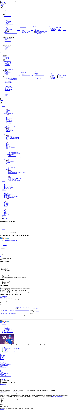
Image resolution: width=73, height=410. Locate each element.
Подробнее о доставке (4, 256)
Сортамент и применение (39, 29)
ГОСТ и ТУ (37, 28)
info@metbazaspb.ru (3, 300)
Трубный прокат (5, 32)
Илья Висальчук (3, 297)
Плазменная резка (25, 30)
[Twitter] (2, 227)
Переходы (6, 49)
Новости (59, 30)
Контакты (64, 30)
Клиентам (34, 26)
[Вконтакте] (2, 386)
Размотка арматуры (25, 32)
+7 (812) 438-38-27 (4, 2)
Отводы (6, 48)
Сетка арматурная (8, 21)
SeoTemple (14, 393)
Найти (2, 400)
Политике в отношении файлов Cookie (58, 396)
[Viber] (5, 238)
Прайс (18, 30)
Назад (8, 109)
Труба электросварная (8, 36)
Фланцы (6, 96)
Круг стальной (7, 18)
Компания (51, 26)
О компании (53, 28)
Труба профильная (8, 35)
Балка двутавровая (8, 62)
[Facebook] (2, 226)
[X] (2, 238)
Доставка (36, 27)
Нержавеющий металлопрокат (8, 38)
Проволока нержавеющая (9, 87)
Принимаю (2, 398)
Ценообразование (38, 30)
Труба (6, 88)
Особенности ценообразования (5, 376)
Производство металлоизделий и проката (42, 31)
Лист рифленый (7, 28)
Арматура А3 (7, 12)
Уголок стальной (7, 22)
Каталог (2, 8)
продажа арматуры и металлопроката (14, 391)
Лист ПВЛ (6, 27)
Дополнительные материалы (40, 32)
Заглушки (6, 47)
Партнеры (53, 30)
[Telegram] (8, 238)
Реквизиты (53, 32)
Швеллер (6, 23)
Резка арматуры (24, 28)
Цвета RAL (39, 33)
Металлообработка (23, 27)
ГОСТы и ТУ (2, 374)
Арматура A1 (7, 57)
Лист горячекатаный (8, 26)
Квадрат (6, 39)
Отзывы (52, 76)
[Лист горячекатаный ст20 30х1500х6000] (9, 240)
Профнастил (7, 30)
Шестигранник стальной (9, 24)
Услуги (1, 366)
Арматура (4, 56)
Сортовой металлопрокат (7, 16)
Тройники (6, 50)
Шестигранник (7, 44)
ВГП (5, 34)
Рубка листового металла (26, 31)
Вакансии (53, 77)
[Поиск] (1, 7)
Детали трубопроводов (6, 46)
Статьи (59, 76)
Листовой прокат (5, 71)
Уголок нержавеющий (8, 43)
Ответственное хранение (26, 29)
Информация (58, 27)
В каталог (2, 409)
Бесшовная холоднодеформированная (11, 79)
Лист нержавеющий (8, 41)
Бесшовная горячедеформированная (11, 33)
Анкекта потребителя (4, 373)
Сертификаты (53, 29)
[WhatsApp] (6, 238)
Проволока (6, 20)
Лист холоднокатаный (8, 29)
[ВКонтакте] (1, 238)
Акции (32, 30)
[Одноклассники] (3, 238)
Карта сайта (2, 392)
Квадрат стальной (8, 63)
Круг (5, 40)
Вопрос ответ (60, 77)
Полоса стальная (7, 19)
